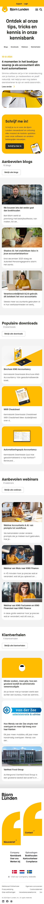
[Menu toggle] (36, 9)
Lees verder (7, 86)
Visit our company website (23, 877)
